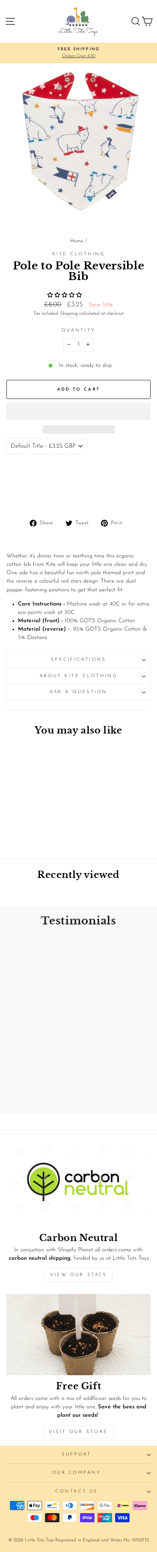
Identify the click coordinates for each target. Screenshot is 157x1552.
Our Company (76, 1472)
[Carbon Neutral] (78, 1186)
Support (76, 1454)
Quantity (78, 330)
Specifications (78, 659)
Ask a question (78, 692)
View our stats (78, 1275)
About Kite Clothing (78, 676)
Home (76, 241)
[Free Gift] (78, 1334)
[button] (65, 295)
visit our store (78, 1432)
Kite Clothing (78, 254)
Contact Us (76, 1491)
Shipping (69, 313)
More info (22, 498)
